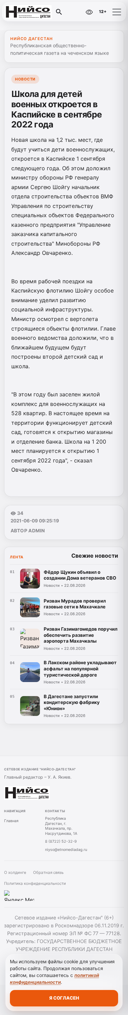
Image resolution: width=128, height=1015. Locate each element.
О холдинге (15, 872)
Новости (25, 79)
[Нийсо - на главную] (33, 12)
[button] (116, 11)
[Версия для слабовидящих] (89, 12)
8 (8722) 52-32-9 (61, 841)
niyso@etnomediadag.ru (66, 849)
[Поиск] (59, 11)
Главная (11, 820)
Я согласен (64, 998)
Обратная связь (48, 872)
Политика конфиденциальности (35, 883)
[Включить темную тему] (74, 11)
